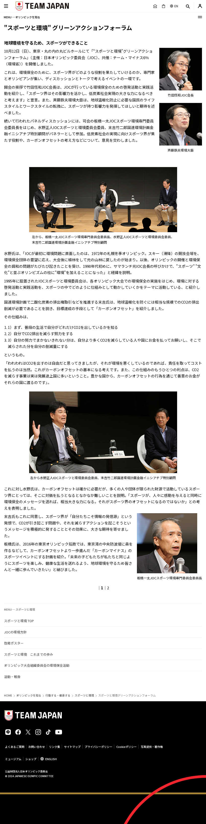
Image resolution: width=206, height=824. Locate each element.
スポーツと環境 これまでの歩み (28, 654)
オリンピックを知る (28, 695)
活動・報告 (12, 676)
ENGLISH (51, 759)
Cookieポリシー (126, 747)
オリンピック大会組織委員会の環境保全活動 (36, 665)
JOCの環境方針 (15, 632)
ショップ (30, 759)
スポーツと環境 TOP (19, 620)
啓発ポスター (14, 643)
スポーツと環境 (84, 695)
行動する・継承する (57, 695)
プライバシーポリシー (98, 747)
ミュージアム (13, 759)
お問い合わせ (36, 747)
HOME (8, 695)
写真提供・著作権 (152, 747)
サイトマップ (72, 747)
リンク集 (54, 747)
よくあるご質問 (14, 747)
